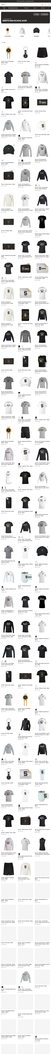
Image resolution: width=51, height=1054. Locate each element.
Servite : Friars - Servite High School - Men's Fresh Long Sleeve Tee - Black (7, 664)
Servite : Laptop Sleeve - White (8, 184)
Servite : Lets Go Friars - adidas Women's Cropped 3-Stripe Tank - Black (8, 965)
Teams (34, 8)
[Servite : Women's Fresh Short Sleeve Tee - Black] (36, 512)
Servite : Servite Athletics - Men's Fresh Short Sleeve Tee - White (42, 734)
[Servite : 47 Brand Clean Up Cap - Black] (2, 987)
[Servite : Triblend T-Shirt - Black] (36, 417)
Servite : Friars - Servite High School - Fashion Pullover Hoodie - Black (25, 540)
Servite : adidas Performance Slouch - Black (41, 565)
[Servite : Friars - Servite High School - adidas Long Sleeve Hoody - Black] (19, 346)
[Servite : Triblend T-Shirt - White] (2, 112)
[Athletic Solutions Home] (3, 4)
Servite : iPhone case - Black (24, 370)
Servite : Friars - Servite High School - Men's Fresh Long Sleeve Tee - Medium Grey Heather (24, 163)
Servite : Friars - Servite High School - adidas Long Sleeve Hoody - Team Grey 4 (24, 349)
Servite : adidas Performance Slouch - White (24, 395)
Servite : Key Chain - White (24, 61)
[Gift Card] (42, 4)
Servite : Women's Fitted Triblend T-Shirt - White (25, 565)
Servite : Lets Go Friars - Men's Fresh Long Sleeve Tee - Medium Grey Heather (8, 921)
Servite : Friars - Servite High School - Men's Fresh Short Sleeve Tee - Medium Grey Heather (24, 420)
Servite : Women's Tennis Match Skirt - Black (42, 65)
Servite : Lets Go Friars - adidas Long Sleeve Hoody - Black (8, 636)
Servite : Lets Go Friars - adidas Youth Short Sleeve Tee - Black (42, 256)
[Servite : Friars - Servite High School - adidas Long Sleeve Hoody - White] (22, 346)
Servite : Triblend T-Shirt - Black (8, 114)
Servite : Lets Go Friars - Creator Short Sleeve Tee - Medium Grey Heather (25, 87)
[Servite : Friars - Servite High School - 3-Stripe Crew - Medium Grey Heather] (36, 759)
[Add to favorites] (48, 8)
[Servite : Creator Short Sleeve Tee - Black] (36, 1036)
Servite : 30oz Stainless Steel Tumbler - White (41, 783)
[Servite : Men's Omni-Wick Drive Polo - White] (36, 661)
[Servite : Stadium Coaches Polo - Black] (36, 587)
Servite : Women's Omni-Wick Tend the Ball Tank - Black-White (42, 853)
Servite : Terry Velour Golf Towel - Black (25, 112)
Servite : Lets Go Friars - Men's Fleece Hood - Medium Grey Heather (8, 463)
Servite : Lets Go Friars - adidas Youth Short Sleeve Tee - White (8, 417)
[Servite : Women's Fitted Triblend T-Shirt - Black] (19, 562)
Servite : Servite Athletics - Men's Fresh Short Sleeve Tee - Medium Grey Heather (42, 537)
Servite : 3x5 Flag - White (40, 111)
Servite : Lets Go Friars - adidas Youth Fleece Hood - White (25, 965)
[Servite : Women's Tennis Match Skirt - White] (36, 62)
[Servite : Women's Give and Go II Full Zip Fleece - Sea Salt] (19, 734)
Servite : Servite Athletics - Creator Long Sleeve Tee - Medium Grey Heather (41, 392)
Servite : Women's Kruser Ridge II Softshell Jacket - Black (8, 1036)
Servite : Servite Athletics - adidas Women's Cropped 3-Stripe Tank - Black (41, 371)
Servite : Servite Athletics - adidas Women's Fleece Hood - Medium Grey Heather (24, 185)
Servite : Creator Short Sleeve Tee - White (41, 1039)
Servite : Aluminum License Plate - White (8, 256)
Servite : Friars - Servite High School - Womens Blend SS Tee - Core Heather (8, 709)
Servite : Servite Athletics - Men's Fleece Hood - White (42, 965)
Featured (26, 8)
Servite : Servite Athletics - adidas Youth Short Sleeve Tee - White (42, 302)
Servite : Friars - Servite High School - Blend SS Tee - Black (24, 636)
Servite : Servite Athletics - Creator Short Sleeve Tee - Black (8, 537)
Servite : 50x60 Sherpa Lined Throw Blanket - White (41, 278)
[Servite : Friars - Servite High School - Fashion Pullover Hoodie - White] (22, 537)
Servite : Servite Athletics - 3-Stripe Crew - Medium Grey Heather (7, 611)
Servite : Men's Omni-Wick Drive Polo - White (25, 857)
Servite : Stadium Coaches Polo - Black (8, 90)
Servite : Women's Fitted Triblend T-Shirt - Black (42, 234)
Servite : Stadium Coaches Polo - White (42, 589)
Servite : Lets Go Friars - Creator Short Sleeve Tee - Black (42, 1011)
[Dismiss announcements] (49, 1)
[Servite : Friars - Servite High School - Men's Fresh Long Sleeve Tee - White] (19, 160)
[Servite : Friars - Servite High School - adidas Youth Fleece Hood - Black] (36, 87)
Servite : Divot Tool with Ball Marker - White (7, 62)
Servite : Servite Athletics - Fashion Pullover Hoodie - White (42, 487)
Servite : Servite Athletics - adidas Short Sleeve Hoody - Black (41, 346)
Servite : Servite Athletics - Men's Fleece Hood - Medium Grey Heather (8, 853)
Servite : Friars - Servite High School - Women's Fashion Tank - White (8, 490)
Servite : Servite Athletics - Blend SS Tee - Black (25, 512)
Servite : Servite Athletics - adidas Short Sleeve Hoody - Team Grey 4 (7, 392)
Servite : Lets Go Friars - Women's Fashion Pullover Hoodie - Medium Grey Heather (8, 135)
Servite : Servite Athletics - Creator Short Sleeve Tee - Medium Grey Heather (7, 805)
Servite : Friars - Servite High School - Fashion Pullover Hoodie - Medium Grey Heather (25, 990)
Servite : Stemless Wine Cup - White (24, 586)
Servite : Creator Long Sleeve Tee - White (8, 589)
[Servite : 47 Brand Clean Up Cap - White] (19, 1012)
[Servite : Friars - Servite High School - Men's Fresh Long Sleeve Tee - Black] (22, 160)
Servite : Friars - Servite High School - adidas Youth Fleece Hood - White (41, 90)
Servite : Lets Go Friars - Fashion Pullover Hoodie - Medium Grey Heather (25, 231)
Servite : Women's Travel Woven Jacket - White (25, 138)
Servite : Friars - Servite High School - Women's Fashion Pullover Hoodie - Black (41, 188)
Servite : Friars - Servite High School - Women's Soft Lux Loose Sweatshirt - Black (42, 921)
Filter (4, 42)
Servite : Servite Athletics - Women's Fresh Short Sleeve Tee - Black (25, 661)
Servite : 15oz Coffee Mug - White (42, 134)
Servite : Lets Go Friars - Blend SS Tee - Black (42, 830)
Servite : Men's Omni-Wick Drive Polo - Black (42, 664)
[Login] (45, 4)
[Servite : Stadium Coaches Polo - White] (2, 87)
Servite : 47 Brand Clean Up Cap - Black (25, 1014)
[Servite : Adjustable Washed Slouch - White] (2, 160)
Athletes (43, 8)
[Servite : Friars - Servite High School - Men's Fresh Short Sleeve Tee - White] (19, 417)
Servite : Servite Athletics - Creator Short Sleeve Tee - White (25, 209)
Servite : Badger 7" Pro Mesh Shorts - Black (7, 878)
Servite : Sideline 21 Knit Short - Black (25, 442)
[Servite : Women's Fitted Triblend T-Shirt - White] (36, 232)
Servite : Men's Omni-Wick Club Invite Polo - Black (8, 561)
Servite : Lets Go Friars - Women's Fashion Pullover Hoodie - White (42, 943)
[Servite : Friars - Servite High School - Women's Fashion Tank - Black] (2, 487)
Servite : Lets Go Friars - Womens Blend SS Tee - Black (25, 611)
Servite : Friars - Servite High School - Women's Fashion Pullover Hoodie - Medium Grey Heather (8, 762)
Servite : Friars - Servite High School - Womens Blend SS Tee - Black (25, 256)
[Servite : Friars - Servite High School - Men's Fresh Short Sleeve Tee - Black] (22, 417)
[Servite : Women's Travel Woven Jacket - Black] (19, 135)
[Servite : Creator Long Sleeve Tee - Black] (2, 587)
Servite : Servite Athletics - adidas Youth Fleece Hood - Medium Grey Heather (41, 160)
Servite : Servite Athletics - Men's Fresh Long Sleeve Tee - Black (42, 463)
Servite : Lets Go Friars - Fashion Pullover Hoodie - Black (42, 209)
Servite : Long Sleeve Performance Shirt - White (7, 209)
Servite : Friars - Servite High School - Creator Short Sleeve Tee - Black (8, 281)
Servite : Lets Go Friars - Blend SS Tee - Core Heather (42, 442)
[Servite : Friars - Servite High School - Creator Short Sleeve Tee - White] (5, 278)
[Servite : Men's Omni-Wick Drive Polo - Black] (19, 854)
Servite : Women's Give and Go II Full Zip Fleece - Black (25, 737)
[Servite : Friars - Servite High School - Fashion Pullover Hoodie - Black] (19, 987)
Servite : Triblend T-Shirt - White (42, 419)
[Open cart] (48, 4)
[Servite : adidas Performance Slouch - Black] (19, 393)
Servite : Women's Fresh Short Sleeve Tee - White (41, 515)
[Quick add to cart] (14, 58)
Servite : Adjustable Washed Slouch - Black (7, 163)
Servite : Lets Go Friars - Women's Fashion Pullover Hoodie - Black (8, 346)
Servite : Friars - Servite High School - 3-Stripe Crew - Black (42, 762)
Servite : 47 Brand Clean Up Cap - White (8, 990)
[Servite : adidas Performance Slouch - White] (36, 562)
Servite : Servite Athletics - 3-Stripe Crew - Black (41, 324)
